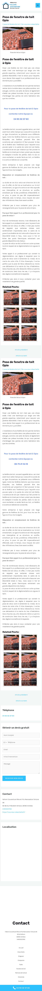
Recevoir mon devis (14, 778)
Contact (21, 981)
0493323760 (7, 809)
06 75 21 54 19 (21, 464)
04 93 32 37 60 (21, 119)
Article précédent (21, 350)
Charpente (21, 960)
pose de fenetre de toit (12, 24)
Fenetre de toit (21, 969)
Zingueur (21, 956)
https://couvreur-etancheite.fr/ (13, 812)
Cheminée (21, 977)
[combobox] (5, 742)
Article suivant (21, 356)
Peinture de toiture (21, 973)
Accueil (21, 948)
